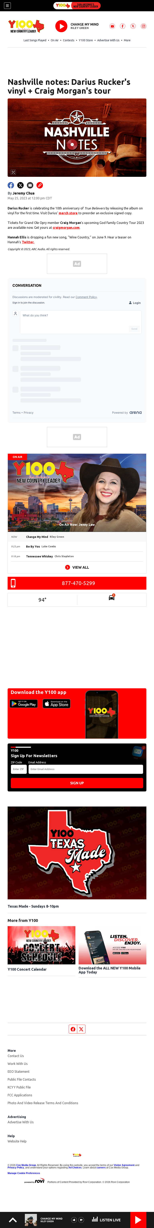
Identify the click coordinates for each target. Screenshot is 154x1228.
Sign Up (77, 783)
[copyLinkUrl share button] (39, 185)
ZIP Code (16, 762)
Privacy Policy (16, 1167)
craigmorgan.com (66, 227)
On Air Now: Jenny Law (77, 524)
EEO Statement (18, 1071)
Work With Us (18, 1063)
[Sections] (7, 5)
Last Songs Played (35, 40)
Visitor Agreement (124, 1165)
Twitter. (28, 242)
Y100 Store (86, 40)
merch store (68, 213)
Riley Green (80, 28)
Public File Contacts (22, 1079)
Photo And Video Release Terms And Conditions (43, 1103)
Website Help (17, 1141)
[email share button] (30, 185)
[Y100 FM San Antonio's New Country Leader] (77, 6)
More (127, 40)
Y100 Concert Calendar (27, 969)
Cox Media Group (26, 1165)
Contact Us (16, 1056)
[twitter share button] (20, 185)
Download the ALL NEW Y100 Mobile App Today (110, 970)
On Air (55, 40)
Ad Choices (75, 1167)
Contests (68, 40)
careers (101, 1167)
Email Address (37, 762)
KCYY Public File (19, 1087)
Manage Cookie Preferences (24, 1173)
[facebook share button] (11, 185)
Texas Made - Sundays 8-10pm (33, 906)
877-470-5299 (78, 583)
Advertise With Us (108, 40)
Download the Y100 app (38, 692)
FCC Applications (20, 1095)
